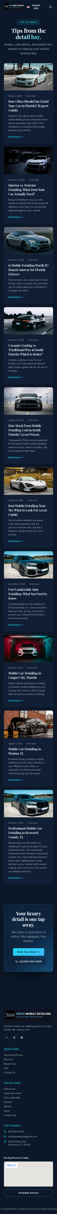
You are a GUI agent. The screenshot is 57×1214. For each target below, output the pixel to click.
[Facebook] (7, 1037)
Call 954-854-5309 (30, 961)
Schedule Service (29, 1192)
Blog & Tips (10, 1063)
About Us (8, 1059)
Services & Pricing (13, 1055)
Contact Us (9, 1072)
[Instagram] (14, 1037)
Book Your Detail (26, 952)
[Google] (22, 1037)
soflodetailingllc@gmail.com (22, 1136)
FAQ (6, 1068)
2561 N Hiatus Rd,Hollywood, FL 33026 (19, 1143)
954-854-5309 (16, 1131)
